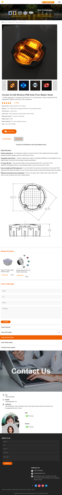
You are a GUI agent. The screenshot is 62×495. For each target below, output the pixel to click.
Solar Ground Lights (20, 22)
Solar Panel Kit (5, 327)
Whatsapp (30, 417)
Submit (7, 463)
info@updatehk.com (11, 401)
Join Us (33, 489)
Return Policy (15, 489)
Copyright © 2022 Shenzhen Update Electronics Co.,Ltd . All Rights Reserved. (31, 493)
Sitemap (28, 489)
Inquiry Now (10, 131)
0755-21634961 (9, 397)
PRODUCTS (11, 22)
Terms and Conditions (7, 489)
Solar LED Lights (6, 332)
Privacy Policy (23, 489)
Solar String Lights (7, 342)
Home (5, 22)
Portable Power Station (8, 347)
